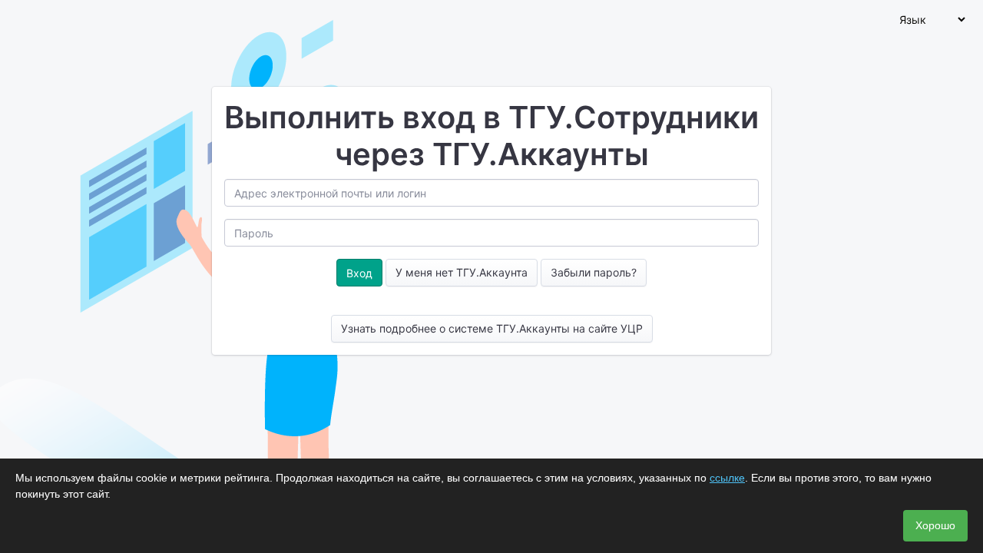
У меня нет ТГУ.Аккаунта (462, 272)
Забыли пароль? (594, 272)
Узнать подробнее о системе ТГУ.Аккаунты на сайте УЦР (492, 328)
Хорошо (935, 525)
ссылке (727, 478)
